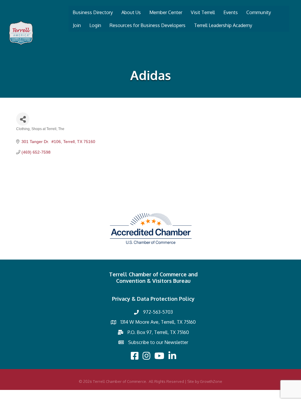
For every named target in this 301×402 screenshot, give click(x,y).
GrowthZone (211, 381)
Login (95, 25)
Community (258, 12)
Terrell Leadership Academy (223, 25)
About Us (131, 12)
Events (230, 12)
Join (77, 25)
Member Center (165, 12)
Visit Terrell (203, 12)
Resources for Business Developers (147, 25)
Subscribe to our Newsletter (158, 342)
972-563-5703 (158, 312)
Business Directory (93, 12)
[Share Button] (22, 119)
